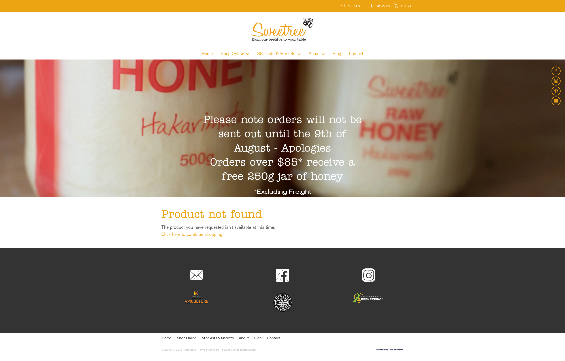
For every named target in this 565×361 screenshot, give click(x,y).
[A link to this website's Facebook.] (556, 71)
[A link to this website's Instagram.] (556, 80)
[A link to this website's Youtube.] (556, 101)
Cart (406, 6)
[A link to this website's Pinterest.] (556, 91)
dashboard (190, 349)
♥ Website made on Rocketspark (239, 349)
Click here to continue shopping (191, 234)
